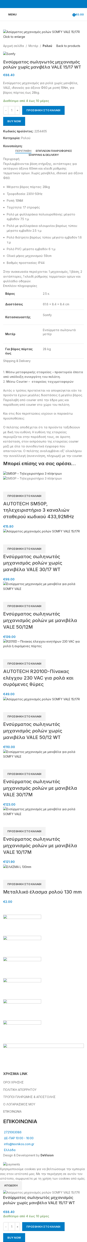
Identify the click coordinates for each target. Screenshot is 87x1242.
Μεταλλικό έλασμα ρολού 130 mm (42, 892)
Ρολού (47, 46)
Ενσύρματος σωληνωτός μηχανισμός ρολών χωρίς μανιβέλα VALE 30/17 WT (32, 563)
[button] (24, 496)
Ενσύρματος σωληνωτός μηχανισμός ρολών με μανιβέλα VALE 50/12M (40, 620)
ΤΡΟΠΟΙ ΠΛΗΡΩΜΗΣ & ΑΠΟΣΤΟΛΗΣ (29, 1097)
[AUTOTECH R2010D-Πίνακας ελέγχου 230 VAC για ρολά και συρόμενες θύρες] (43, 643)
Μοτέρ (33, 46)
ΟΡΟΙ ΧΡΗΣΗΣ (13, 1082)
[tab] (23, 151)
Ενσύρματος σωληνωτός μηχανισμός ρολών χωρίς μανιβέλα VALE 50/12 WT (32, 730)
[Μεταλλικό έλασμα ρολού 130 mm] (17, 866)
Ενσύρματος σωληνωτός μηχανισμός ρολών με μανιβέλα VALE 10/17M (40, 845)
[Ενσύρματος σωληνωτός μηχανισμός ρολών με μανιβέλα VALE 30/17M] (43, 754)
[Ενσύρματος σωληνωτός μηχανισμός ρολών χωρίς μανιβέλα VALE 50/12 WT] (41, 699)
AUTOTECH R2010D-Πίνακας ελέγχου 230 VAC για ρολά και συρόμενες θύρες (38, 678)
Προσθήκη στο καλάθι (43, 110)
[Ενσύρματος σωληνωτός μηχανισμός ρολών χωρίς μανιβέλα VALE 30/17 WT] (41, 531)
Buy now (14, 121)
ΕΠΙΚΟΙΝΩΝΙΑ (12, 1111)
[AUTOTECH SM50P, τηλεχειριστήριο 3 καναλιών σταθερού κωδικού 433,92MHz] (32, 473)
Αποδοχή (11, 1185)
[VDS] (43, 978)
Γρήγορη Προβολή (8, 486)
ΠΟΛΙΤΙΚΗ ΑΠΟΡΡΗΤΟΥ (20, 1089)
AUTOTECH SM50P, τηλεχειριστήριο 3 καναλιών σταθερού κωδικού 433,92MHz (38, 510)
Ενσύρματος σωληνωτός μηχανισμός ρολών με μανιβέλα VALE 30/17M (40, 788)
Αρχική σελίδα (13, 46)
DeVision (47, 1155)
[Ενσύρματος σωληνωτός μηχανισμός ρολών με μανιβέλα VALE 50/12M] (43, 586)
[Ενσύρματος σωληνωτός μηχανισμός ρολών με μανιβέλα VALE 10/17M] (43, 811)
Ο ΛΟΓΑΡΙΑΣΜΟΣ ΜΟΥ (19, 1104)
